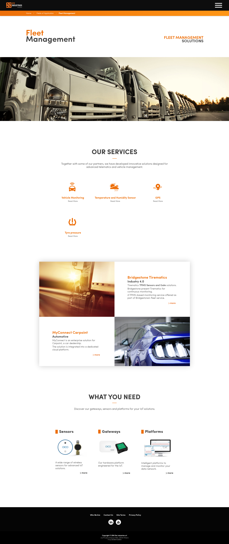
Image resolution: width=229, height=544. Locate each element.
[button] (72, 199)
